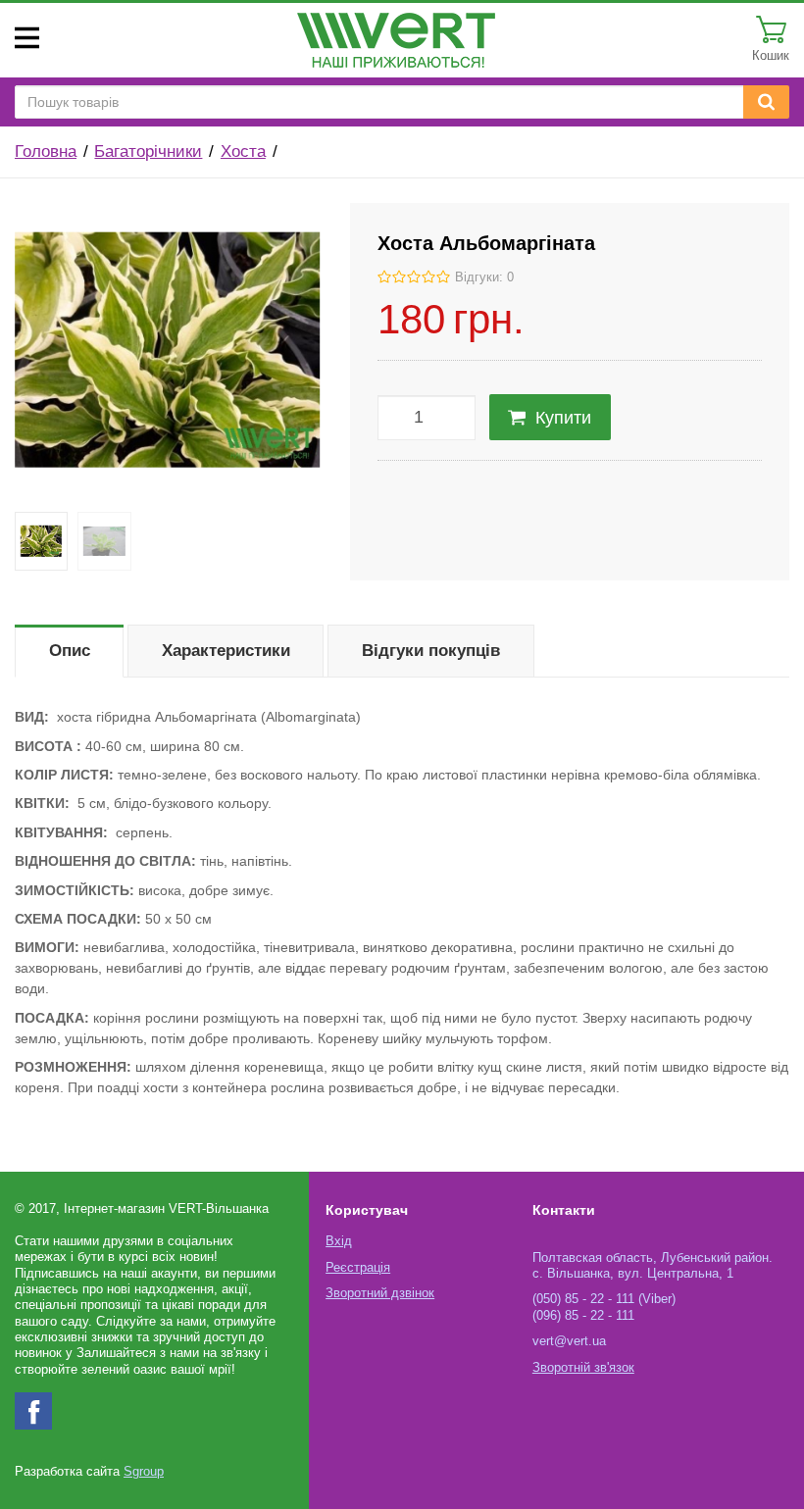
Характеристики (226, 650)
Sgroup (144, 1472)
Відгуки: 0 (484, 277)
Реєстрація (358, 1268)
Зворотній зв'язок (583, 1368)
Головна (45, 151)
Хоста (243, 151)
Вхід (339, 1241)
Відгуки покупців (431, 650)
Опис (69, 650)
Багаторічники (148, 151)
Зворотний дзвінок (380, 1293)
